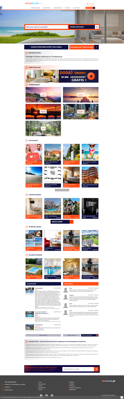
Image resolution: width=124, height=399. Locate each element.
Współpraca (41, 387)
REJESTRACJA (91, 4)
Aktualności (76, 7)
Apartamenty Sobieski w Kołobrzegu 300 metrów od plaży (41, 313)
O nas (40, 382)
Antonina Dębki (39, 288)
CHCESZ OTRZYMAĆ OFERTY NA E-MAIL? (46, 47)
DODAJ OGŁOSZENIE (87, 335)
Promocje (67, 7)
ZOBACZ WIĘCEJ (43, 335)
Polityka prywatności (75, 387)
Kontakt (71, 384)
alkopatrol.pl (59, 357)
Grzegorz (71, 295)
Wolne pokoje (47, 7)
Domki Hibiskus (39, 325)
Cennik (40, 386)
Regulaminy (72, 389)
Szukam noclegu (57, 7)
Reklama (71, 382)
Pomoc (40, 389)
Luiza (70, 310)
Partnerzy (72, 386)
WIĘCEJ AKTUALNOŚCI (62, 190)
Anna (70, 288)
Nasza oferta (42, 384)
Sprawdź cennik (36, 61)
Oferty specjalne (35, 7)
